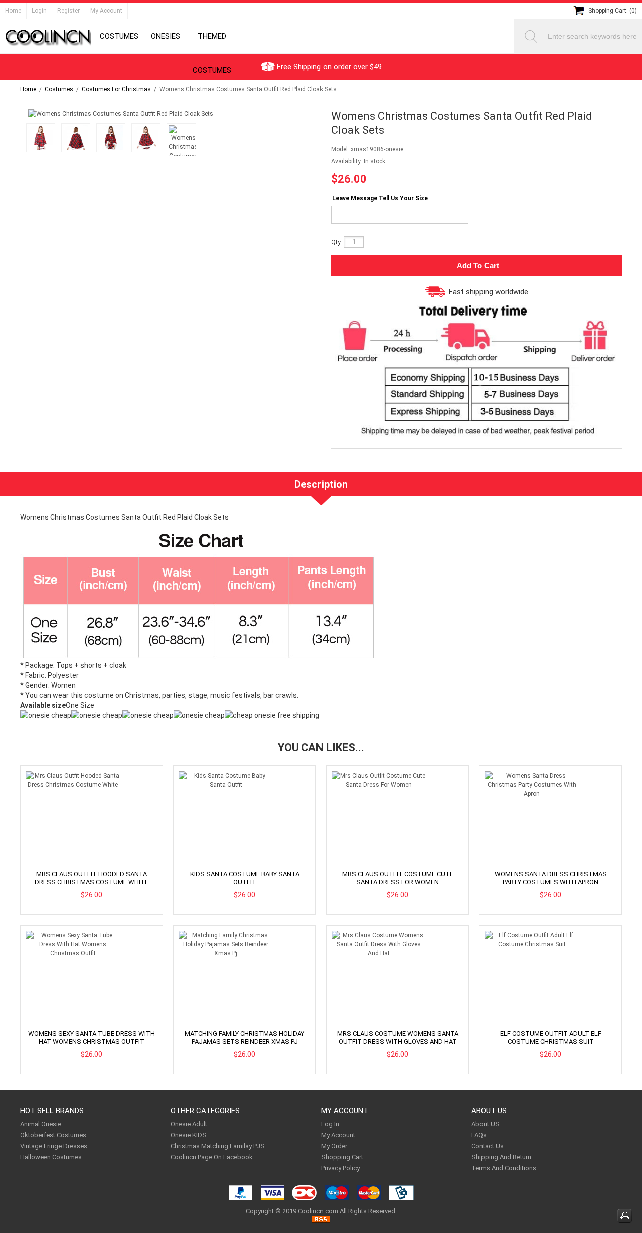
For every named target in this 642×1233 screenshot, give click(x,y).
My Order (334, 1146)
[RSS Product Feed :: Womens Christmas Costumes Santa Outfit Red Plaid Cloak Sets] (321, 1220)
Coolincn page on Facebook (212, 1157)
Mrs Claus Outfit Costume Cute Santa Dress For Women (397, 878)
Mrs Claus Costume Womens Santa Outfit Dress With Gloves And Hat (397, 1037)
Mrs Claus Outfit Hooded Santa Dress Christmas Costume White (91, 878)
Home (13, 10)
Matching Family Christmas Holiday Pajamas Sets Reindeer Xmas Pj (244, 1037)
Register (68, 10)
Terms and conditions (503, 1168)
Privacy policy (340, 1168)
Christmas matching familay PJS (218, 1146)
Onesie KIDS (189, 1135)
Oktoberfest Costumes (53, 1135)
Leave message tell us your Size (380, 198)
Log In (330, 1124)
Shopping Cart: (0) (612, 10)
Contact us (487, 1146)
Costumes (59, 89)
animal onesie (40, 1124)
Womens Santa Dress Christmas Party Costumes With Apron (551, 878)
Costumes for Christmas (116, 89)
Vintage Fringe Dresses (53, 1146)
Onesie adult (189, 1124)
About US (485, 1124)
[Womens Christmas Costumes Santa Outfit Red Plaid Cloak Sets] (39, 139)
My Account (106, 10)
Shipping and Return (501, 1157)
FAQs (479, 1135)
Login (39, 10)
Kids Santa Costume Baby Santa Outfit (244, 878)
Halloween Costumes (51, 1157)
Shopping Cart (342, 1157)
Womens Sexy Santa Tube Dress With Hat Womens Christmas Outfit (91, 1037)
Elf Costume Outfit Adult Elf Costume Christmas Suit (550, 1037)
